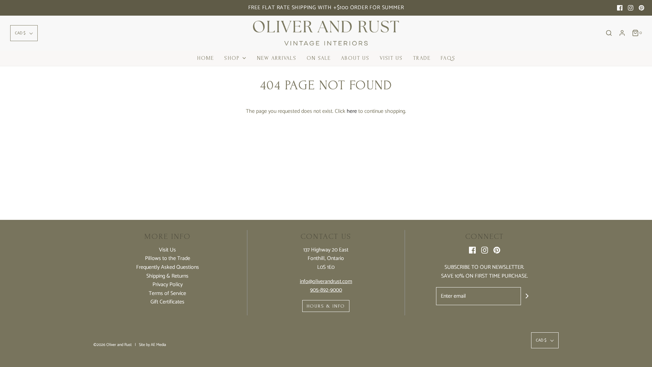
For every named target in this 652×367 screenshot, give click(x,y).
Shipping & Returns (167, 276)
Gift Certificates (167, 302)
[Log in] (622, 33)
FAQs (448, 58)
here (352, 111)
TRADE (422, 58)
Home (205, 58)
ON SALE (319, 58)
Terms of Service (167, 293)
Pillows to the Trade (167, 258)
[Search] (609, 33)
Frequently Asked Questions (167, 267)
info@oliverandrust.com (326, 281)
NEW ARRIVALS (276, 58)
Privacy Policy (167, 284)
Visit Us (391, 58)
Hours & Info (326, 306)
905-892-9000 (326, 290)
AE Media (158, 345)
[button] (24, 33)
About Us (355, 58)
